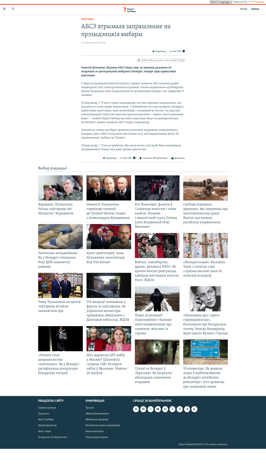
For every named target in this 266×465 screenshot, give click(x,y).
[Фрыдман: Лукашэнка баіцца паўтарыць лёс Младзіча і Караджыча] (60, 187)
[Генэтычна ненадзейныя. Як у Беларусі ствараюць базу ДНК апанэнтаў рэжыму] (60, 236)
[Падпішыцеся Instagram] (180, 409)
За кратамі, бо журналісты (52, 437)
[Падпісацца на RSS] (194, 409)
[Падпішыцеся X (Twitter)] (150, 409)
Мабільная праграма (97, 419)
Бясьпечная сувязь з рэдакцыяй (103, 425)
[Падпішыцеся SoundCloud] (172, 409)
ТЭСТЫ (243, 9)
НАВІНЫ (255, 9)
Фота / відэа (44, 431)
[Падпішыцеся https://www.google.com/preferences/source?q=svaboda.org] (136, 409)
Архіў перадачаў (47, 425)
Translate (259, 2)
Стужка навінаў (47, 408)
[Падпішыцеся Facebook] (143, 409)
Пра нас (90, 408)
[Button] (159, 51)
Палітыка (87, 19)
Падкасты (43, 413)
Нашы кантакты (94, 431)
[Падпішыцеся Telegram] (187, 409)
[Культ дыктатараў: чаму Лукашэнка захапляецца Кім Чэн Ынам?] (109, 236)
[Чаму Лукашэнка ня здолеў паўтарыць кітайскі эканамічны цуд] (60, 285)
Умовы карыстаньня (97, 437)
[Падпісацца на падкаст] (165, 409)
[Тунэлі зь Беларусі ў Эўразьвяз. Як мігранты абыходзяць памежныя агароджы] (157, 352)
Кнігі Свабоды (46, 419)
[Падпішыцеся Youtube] (158, 409)
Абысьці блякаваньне (97, 413)
